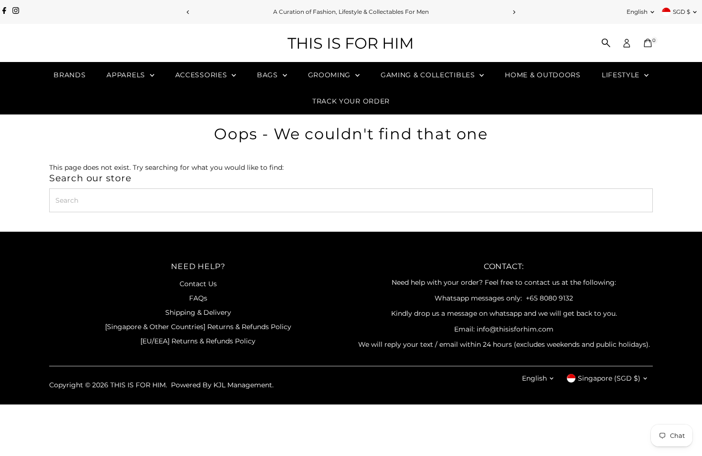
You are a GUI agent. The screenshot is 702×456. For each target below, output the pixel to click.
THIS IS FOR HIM (350, 43)
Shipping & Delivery (198, 312)
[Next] (514, 12)
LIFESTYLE (622, 75)
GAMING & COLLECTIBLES (429, 75)
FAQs (198, 298)
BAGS (268, 75)
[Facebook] (4, 11)
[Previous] (188, 12)
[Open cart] (648, 43)
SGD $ (681, 11)
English (637, 11)
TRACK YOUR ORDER (351, 101)
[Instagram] (15, 11)
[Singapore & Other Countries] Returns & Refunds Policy (198, 326)
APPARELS (126, 75)
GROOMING (330, 75)
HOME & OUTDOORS (543, 75)
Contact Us (198, 284)
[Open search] (606, 43)
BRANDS (69, 75)
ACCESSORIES (202, 75)
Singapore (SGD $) (609, 378)
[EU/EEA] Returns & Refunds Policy (197, 341)
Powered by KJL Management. (222, 385)
